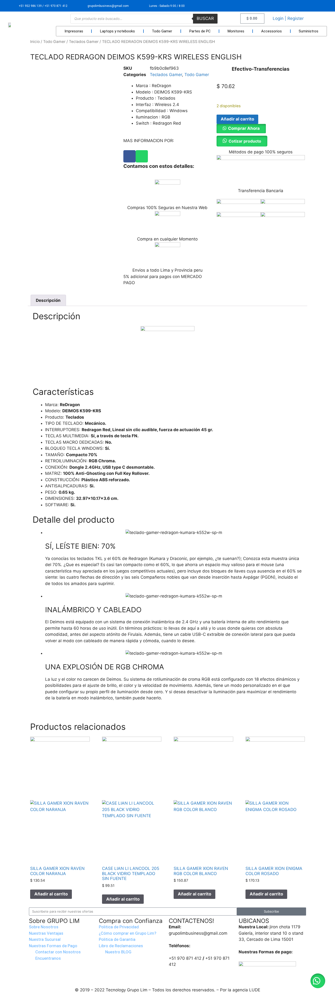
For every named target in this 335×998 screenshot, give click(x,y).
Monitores (236, 31)
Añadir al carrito (237, 119)
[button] (241, 128)
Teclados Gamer (84, 41)
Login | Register (288, 18)
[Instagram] (321, 5)
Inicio (35, 41)
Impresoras (73, 31)
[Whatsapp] (142, 156)
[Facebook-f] (309, 5)
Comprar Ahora (244, 128)
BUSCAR (205, 18)
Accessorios (271, 31)
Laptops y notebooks (117, 31)
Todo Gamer (162, 31)
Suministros (308, 31)
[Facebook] (129, 156)
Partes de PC (200, 31)
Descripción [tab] (48, 300)
